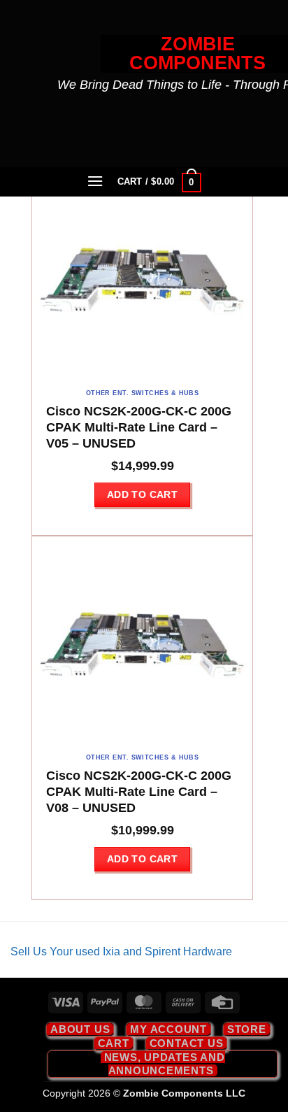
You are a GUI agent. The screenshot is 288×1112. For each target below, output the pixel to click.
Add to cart (142, 494)
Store (246, 1029)
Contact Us (187, 1043)
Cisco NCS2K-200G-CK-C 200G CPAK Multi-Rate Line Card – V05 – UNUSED (138, 427)
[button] (95, 181)
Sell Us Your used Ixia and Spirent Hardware (121, 951)
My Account (168, 1029)
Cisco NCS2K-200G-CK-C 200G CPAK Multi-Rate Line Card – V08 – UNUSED (138, 792)
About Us (80, 1029)
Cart (113, 1043)
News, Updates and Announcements (164, 1063)
